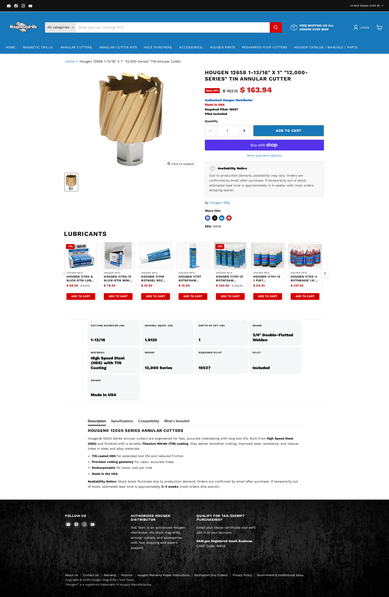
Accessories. (191, 47)
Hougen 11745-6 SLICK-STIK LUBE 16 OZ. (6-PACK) (79, 280)
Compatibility (148, 421)
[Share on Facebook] (207, 218)
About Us (71, 575)
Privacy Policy (242, 575)
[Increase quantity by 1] (244, 130)
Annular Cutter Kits (118, 47)
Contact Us (91, 575)
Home (70, 61)
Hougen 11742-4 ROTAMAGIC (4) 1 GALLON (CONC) (304, 280)
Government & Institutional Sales (280, 575)
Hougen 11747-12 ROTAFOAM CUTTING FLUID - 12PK (229, 282)
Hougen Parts (222, 47)
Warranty (110, 575)
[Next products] (325, 273)
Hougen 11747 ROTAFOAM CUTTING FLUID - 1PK (192, 282)
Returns (126, 575)
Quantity (211, 121)
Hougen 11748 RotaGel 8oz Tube (152, 280)
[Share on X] (214, 218)
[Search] (276, 27)
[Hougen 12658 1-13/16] (71, 182)
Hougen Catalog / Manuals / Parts (325, 47)
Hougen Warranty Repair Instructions (163, 575)
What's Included (176, 421)
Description (97, 421)
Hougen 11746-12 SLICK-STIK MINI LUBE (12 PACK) (117, 280)
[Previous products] (63, 273)
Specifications (122, 421)
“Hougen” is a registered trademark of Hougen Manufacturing (108, 584)
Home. (11, 47)
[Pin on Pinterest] (229, 218)
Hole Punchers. (158, 47)
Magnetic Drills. (38, 47)
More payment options (264, 155)
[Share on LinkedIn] (221, 218)
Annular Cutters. (76, 47)
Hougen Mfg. (220, 203)
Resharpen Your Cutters (264, 47)
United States (365, 5)
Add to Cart (80, 296)
